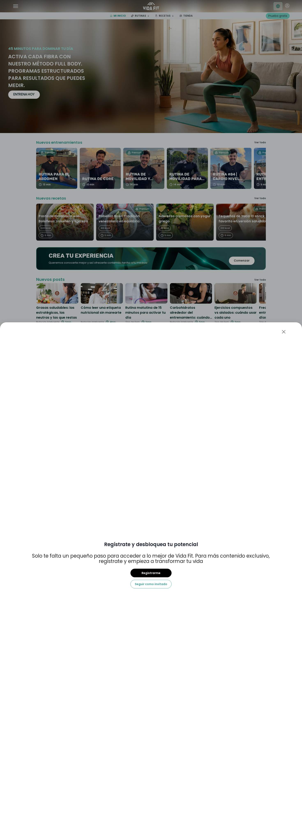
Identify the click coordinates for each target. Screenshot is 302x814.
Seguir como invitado (151, 584)
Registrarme (151, 573)
